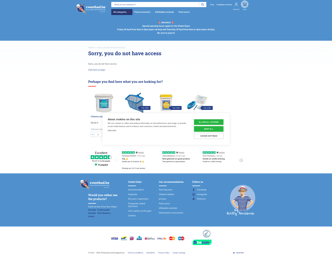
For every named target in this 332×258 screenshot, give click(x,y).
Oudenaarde (103, 209)
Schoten (92, 213)
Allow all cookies (209, 122)
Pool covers (184, 12)
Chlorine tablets (166, 194)
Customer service (224, 4)
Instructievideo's (136, 189)
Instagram (202, 194)
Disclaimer (150, 253)
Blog (212, 4)
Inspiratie (132, 194)
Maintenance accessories (171, 212)
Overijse (92, 209)
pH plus (162, 198)
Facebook (201, 189)
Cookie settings (178, 253)
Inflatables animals (164, 12)
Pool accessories (142, 12)
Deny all (208, 129)
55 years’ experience (138, 198)
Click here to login (96, 69)
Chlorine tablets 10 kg (101, 116)
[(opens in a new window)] (238, 253)
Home (91, 47)
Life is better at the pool (139, 211)
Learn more (112, 130)
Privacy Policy (163, 253)
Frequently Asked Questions (136, 205)
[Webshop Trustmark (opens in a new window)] (207, 242)
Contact (132, 215)
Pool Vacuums (165, 189)
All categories (120, 12)
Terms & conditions (135, 253)
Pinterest (201, 198)
